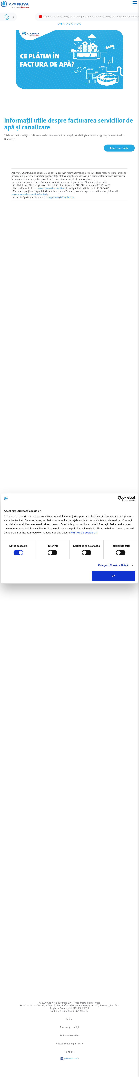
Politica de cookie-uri (84, 532)
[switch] (52, 552)
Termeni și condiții (69, 1027)
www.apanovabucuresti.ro (51, 188)
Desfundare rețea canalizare (27, 796)
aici (49, 838)
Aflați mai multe (119, 148)
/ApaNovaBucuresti (71, 1058)
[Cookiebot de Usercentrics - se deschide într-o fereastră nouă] (120, 498)
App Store (53, 197)
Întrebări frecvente (71, 846)
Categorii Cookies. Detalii (113, 565)
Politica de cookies (69, 1035)
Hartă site (70, 1051)
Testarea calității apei (23, 791)
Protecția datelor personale (69, 1043)
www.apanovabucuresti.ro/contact (29, 194)
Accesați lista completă (14, 802)
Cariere (69, 1019)
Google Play (67, 197)
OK (113, 575)
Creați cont (124, 238)
